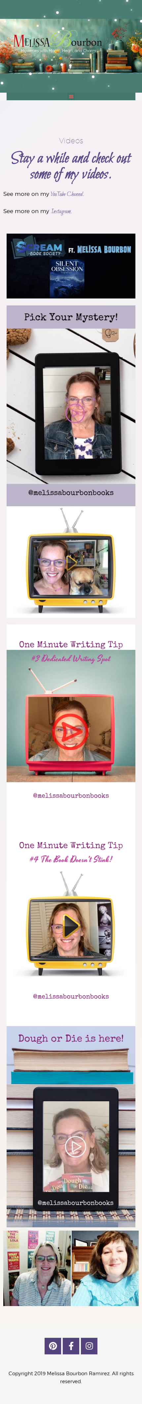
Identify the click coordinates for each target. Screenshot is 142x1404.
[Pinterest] (53, 1346)
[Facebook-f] (71, 1346)
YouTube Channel (67, 194)
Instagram (61, 211)
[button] (71, 96)
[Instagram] (89, 1346)
